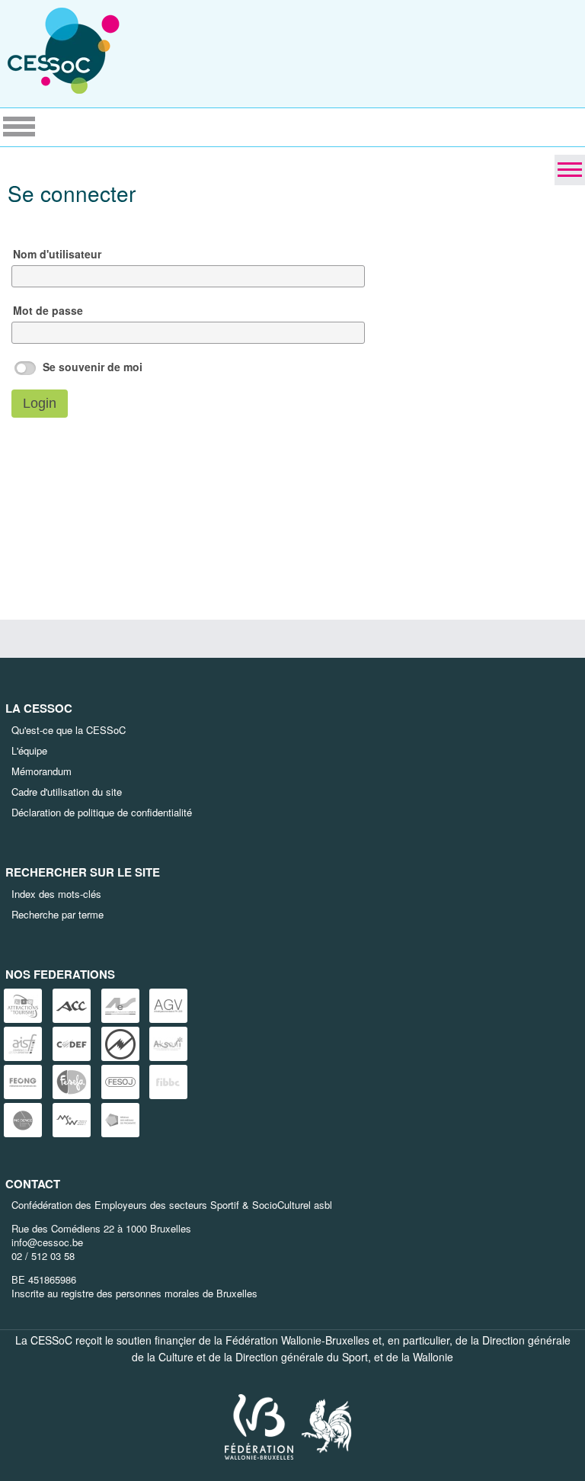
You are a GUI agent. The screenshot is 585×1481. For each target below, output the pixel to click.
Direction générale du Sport (301, 1356)
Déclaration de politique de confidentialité (101, 812)
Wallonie (433, 1356)
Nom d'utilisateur (57, 253)
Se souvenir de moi (92, 366)
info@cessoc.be (47, 1242)
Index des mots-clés (56, 893)
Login (39, 403)
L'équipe (29, 750)
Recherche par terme (57, 914)
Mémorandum (41, 771)
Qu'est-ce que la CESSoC (68, 730)
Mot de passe (48, 310)
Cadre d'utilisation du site (66, 791)
